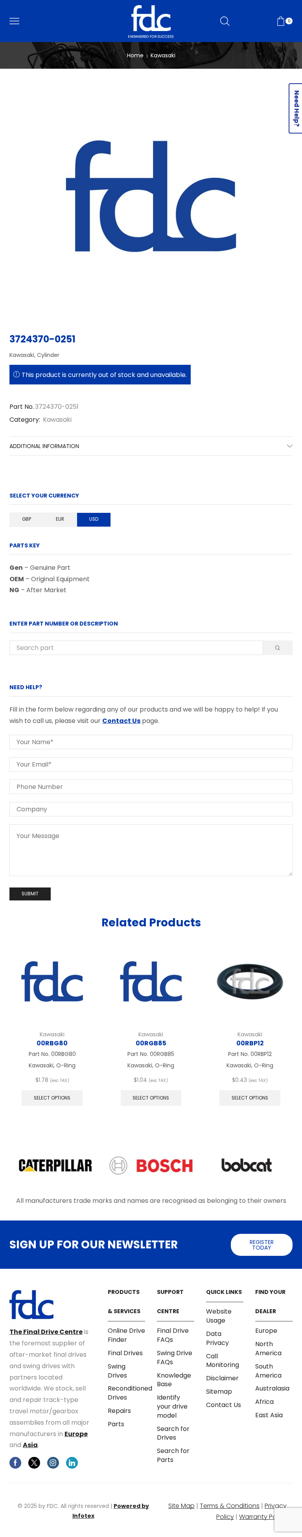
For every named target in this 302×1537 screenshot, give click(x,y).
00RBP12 (249, 1043)
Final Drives (125, 1353)
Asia (30, 1444)
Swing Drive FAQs (174, 1358)
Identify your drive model (172, 1406)
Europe (76, 1433)
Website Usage (219, 1316)
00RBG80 (52, 1043)
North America (268, 1348)
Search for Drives (173, 1433)
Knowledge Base (174, 1380)
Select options (52, 1098)
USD (93, 519)
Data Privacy (217, 1338)
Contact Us (121, 720)
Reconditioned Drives (130, 1393)
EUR (60, 519)
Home (135, 55)
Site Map (181, 1505)
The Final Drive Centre (46, 1331)
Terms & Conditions (230, 1505)
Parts (116, 1424)
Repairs (119, 1410)
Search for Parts (173, 1455)
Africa (264, 1401)
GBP (26, 519)
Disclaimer (222, 1378)
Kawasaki (163, 55)
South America (268, 1371)
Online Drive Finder (126, 1335)
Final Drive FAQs (173, 1335)
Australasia (272, 1388)
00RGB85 (151, 1043)
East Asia (269, 1415)
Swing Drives (117, 1371)
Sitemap (219, 1391)
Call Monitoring (222, 1361)
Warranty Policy (263, 1516)
